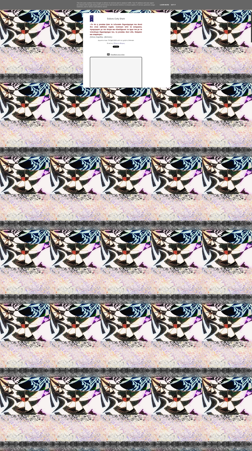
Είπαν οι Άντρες (119, 43)
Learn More (164, 5)
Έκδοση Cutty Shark (116, 18)
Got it (173, 5)
